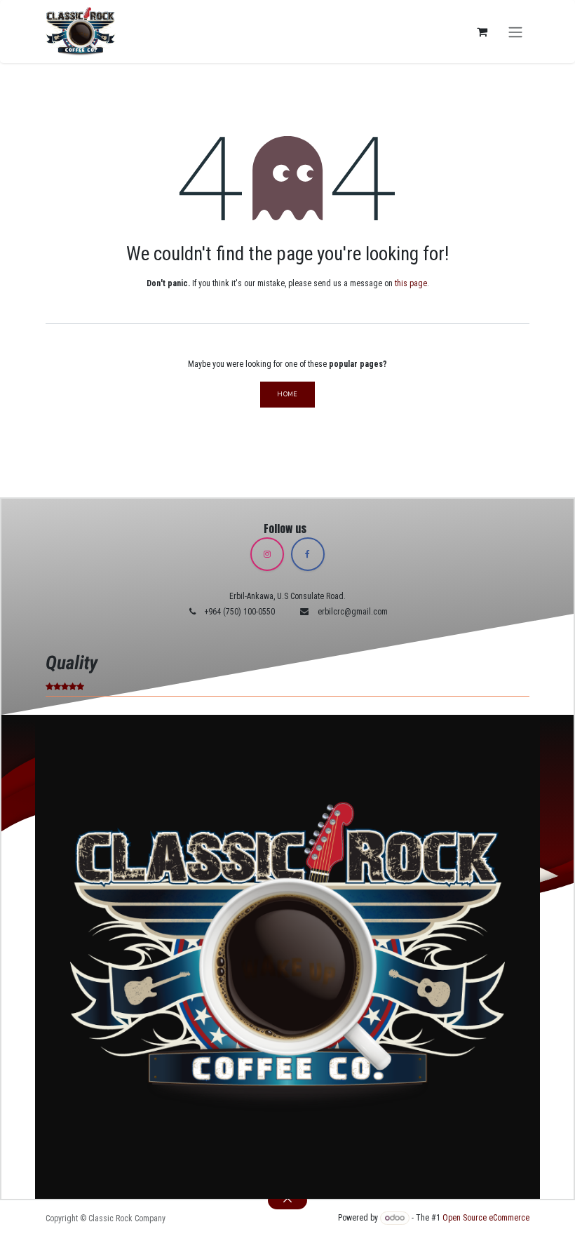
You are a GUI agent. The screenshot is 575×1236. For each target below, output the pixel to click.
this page (411, 283)
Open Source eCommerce (485, 1218)
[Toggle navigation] (515, 31)
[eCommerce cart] (482, 32)
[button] (287, 1200)
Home (287, 394)
